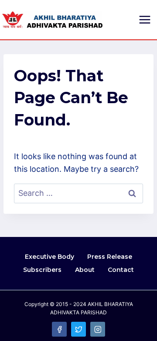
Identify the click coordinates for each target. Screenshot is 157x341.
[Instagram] (97, 329)
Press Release (109, 257)
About (85, 270)
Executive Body (49, 257)
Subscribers (42, 270)
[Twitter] (78, 329)
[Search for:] (78, 193)
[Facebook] (59, 329)
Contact (121, 270)
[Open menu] (144, 19)
